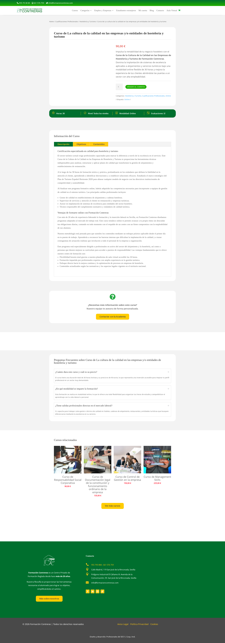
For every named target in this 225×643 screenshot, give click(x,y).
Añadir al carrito (136, 87)
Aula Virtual (172, 10)
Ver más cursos (112, 506)
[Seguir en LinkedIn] (92, 591)
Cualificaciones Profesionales (66, 21)
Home (51, 21)
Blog (152, 10)
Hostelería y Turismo (88, 21)
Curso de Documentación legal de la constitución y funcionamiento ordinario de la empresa (97, 484)
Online (168, 96)
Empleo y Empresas (102, 10)
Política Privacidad (139, 624)
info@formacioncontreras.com (60, 3)
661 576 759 (39, 3)
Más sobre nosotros (49, 598)
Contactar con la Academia (112, 316)
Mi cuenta (143, 10)
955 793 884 (96, 565)
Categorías (84, 10)
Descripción (63, 144)
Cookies (154, 624)
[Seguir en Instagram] (97, 591)
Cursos (75, 10)
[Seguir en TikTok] (102, 591)
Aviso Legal (122, 624)
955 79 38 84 (24, 3)
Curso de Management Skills (157, 478)
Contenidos (99, 144)
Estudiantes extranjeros (126, 10)
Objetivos (81, 144)
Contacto (160, 10)
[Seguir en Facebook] (88, 591)
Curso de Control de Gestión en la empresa (127, 478)
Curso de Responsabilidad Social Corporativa (67, 480)
